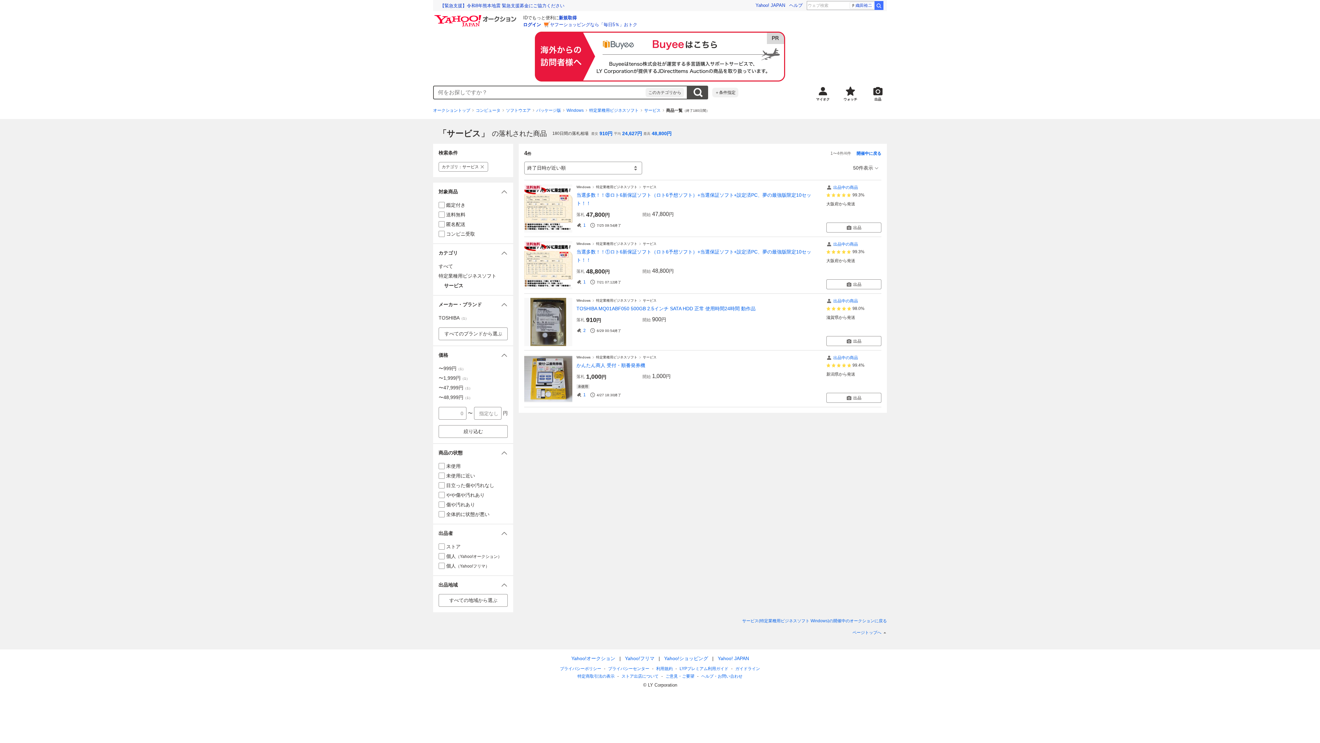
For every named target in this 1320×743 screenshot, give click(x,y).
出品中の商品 (845, 187)
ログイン (532, 24)
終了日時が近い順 (546, 168)
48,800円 (662, 133)
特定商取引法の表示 (596, 676)
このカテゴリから (664, 92)
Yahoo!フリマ (639, 658)
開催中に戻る (869, 153)
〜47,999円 (455, 387)
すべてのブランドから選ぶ (473, 333)
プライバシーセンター (628, 668)
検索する (698, 92)
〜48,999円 (455, 397)
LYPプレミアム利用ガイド (704, 668)
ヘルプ (796, 5)
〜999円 (452, 368)
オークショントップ (451, 110)
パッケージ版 (548, 110)
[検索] (878, 5)
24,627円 (632, 133)
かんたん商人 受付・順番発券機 (610, 365)
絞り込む (473, 431)
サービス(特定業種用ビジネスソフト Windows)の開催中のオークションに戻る (814, 620)
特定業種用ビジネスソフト (614, 110)
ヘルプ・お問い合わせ (721, 676)
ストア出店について (640, 676)
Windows (575, 110)
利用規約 (664, 668)
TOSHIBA (454, 318)
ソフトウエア (518, 110)
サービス (652, 110)
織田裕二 (864, 5)
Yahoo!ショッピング (686, 658)
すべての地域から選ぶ (473, 600)
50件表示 (863, 168)
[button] (473, 192)
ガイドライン (747, 668)
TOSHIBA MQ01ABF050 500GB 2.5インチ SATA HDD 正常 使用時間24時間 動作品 (666, 308)
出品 (857, 227)
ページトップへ (866, 632)
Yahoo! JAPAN (770, 5)
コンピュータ (488, 110)
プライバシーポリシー (580, 668)
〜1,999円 (454, 378)
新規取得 (568, 17)
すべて (446, 266)
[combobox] (539, 92)
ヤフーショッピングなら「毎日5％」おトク (593, 24)
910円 (606, 133)
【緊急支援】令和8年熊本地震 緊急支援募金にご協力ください (502, 5)
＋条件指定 (725, 92)
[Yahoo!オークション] (476, 17)
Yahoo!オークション (593, 658)
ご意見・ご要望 (680, 676)
